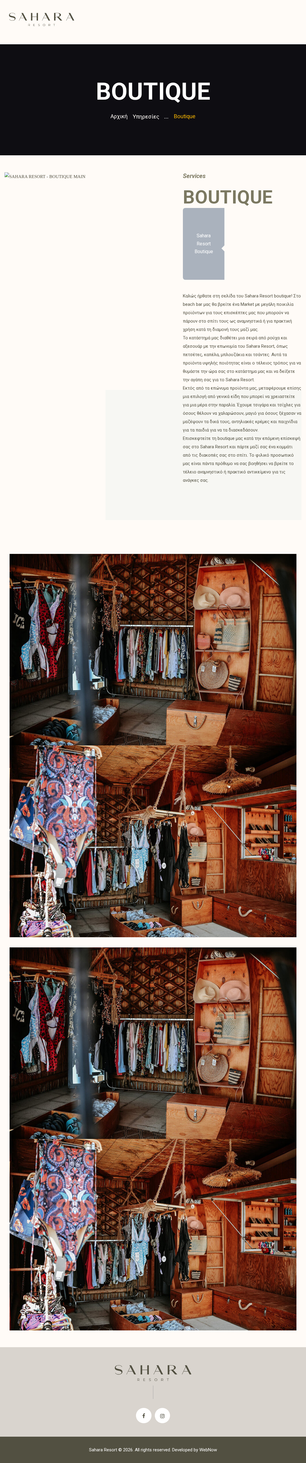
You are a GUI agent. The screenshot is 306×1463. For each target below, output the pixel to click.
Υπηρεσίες (146, 116)
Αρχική (119, 116)
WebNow (208, 1450)
